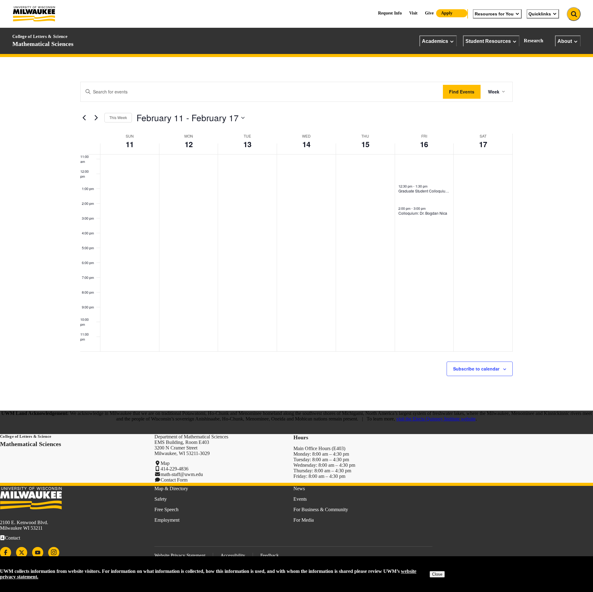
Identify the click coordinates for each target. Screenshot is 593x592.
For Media (303, 520)
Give (429, 13)
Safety (160, 499)
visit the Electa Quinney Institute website (436, 418)
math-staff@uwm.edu (182, 474)
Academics (435, 41)
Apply (446, 13)
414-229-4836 (174, 468)
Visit (413, 13)
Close (437, 574)
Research (533, 40)
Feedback (269, 555)
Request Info (390, 13)
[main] (296, 234)
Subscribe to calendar (476, 369)
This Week (118, 117)
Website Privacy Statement (179, 555)
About (564, 41)
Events (300, 499)
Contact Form (174, 479)
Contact (12, 537)
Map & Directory (171, 488)
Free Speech (166, 509)
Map (165, 463)
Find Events (461, 92)
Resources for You (494, 13)
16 (424, 144)
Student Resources (488, 41)
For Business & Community (320, 509)
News (299, 488)
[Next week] (96, 118)
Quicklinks (539, 13)
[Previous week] (84, 118)
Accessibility (233, 555)
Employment (166, 520)
